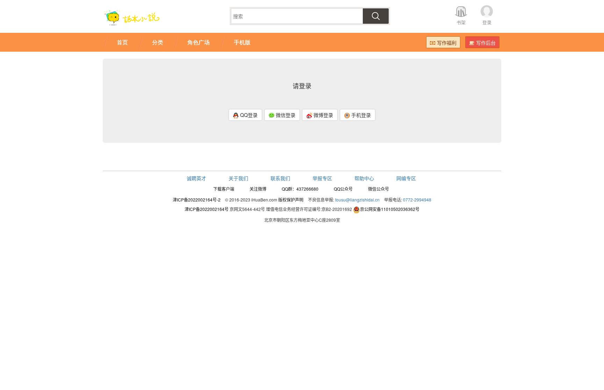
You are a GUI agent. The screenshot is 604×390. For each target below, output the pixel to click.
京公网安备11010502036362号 (389, 209)
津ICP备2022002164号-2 (197, 200)
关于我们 (238, 178)
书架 (461, 22)
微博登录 (322, 114)
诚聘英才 (196, 178)
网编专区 (406, 178)
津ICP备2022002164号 (207, 209)
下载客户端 (223, 189)
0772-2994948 (417, 200)
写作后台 (486, 42)
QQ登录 (248, 114)
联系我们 (280, 178)
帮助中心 (364, 178)
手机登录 (360, 114)
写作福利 (446, 42)
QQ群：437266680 (300, 189)
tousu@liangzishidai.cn (357, 200)
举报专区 (322, 178)
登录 (486, 22)
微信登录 (284, 114)
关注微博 (258, 189)
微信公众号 (378, 189)
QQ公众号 (343, 189)
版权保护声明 (290, 200)
